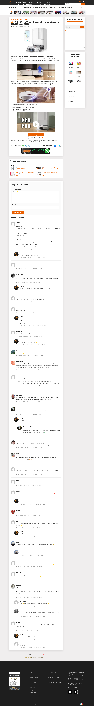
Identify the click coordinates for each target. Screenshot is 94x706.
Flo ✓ (13, 26)
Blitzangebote (27, 7)
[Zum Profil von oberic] (13, 543)
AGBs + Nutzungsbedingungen (55, 674)
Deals (12, 7)
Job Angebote (74, 684)
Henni (18, 441)
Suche (83, 3)
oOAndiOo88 (20, 274)
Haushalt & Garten (22, 19)
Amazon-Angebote (71, 91)
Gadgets (19, 7)
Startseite (14, 19)
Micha (21, 316)
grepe (17, 453)
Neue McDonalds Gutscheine (35, 695)
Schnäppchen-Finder (33, 677)
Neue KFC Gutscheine (33, 692)
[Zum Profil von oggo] (13, 264)
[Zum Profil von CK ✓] (16, 254)
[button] (13, 192)
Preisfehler (75, 679)
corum (18, 510)
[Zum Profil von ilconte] (16, 611)
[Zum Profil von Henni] (13, 442)
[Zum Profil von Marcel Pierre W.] (13, 409)
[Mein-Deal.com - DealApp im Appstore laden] (71, 692)
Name (14, 204)
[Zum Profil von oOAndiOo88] (13, 275)
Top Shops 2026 (32, 682)
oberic (18, 542)
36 (29, 26)
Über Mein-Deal (32, 674)
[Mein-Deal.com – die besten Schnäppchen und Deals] (21, 2)
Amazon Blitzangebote (34, 680)
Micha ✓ (22, 286)
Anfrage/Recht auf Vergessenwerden (56, 680)
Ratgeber (53, 7)
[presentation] (13, 192)
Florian (21, 340)
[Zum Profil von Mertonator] (13, 362)
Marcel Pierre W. (20, 408)
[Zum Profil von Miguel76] (13, 377)
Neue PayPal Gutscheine (34, 690)
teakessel (18, 351)
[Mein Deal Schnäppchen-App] (76, 692)
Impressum (31, 672)
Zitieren (40, 249)
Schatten (18, 585)
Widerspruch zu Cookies (53, 677)
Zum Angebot (36, 135)
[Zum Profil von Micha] (16, 317)
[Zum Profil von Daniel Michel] (16, 602)
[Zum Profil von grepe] (13, 454)
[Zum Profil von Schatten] (13, 586)
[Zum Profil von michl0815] (13, 396)
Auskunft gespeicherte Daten (54, 682)
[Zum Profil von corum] (13, 511)
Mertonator (19, 361)
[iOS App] (55, 145)
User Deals (46, 7)
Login (84, 1)
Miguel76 (18, 376)
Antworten (35, 249)
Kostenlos (69, 7)
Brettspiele (70, 101)
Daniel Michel (23, 601)
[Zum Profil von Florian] (16, 341)
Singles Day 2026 (32, 687)
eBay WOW (61, 7)
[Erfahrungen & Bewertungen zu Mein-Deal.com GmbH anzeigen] (14, 681)
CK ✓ (21, 253)
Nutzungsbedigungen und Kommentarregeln (38, 210)
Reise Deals (37, 7)
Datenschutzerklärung (53, 672)
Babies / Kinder (71, 96)
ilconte (21, 610)
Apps (69, 93)
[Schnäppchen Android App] (60, 145)
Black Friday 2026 (33, 685)
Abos (69, 88)
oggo (17, 263)
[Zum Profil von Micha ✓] (16, 287)
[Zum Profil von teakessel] (13, 352)
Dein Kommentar (16, 189)
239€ (35, 58)
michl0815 (19, 395)
